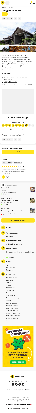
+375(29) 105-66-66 (10, 82)
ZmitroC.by (24, 408)
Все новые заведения (18, 220)
